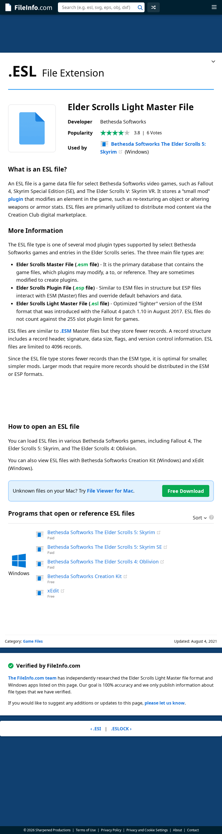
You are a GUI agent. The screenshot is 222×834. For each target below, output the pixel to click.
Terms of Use (86, 830)
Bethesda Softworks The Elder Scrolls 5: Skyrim (101, 532)
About (177, 830)
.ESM (65, 331)
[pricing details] (211, 517)
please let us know (165, 703)
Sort (197, 518)
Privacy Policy (111, 830)
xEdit (53, 590)
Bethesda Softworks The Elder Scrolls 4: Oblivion (103, 561)
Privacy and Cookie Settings (147, 830)
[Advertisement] (111, 33)
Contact (193, 830)
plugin (15, 199)
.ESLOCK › (121, 729)
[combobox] (101, 7)
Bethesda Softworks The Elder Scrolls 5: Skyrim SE (104, 547)
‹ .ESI (95, 729)
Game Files (33, 641)
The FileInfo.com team (32, 678)
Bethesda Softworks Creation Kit (84, 576)
